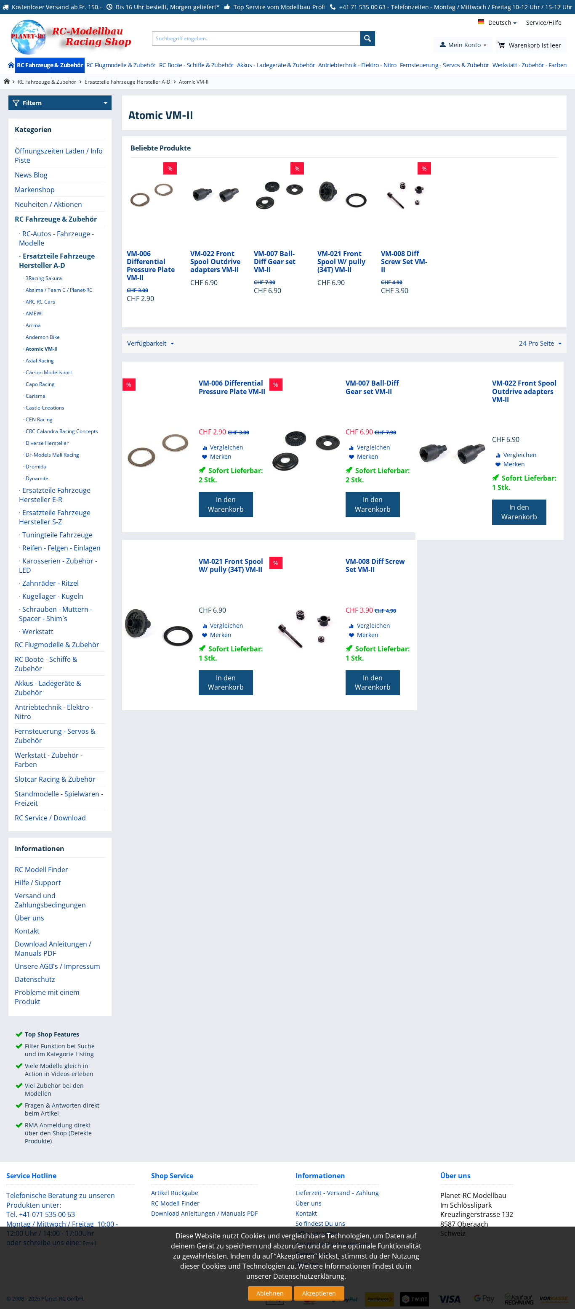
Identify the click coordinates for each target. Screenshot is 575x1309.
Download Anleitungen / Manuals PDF (53, 948)
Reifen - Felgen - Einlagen (61, 548)
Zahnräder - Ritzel (50, 583)
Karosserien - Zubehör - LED (58, 565)
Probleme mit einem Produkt (47, 997)
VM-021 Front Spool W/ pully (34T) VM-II (341, 262)
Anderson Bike (42, 337)
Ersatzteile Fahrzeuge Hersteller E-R (55, 495)
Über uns (29, 918)
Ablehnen (270, 1293)
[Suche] (367, 38)
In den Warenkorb (226, 504)
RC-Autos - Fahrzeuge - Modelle (56, 238)
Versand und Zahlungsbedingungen (50, 900)
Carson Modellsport (48, 372)
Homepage (6, 81)
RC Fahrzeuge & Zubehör (50, 65)
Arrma (32, 325)
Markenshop (35, 189)
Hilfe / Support (38, 882)
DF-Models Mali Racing (51, 454)
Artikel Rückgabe (174, 1193)
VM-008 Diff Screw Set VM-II (404, 262)
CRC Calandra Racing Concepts (61, 431)
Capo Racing (39, 384)
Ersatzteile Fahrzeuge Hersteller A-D (127, 81)
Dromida (35, 466)
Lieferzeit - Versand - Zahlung (337, 1193)
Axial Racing (39, 360)
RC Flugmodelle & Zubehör (121, 65)
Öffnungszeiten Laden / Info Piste (59, 155)
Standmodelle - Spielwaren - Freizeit (59, 798)
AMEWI (33, 313)
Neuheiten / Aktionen (48, 204)
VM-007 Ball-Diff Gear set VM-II (274, 262)
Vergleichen (226, 447)
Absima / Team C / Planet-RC (58, 290)
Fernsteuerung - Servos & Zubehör (444, 65)
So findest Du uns (320, 1223)
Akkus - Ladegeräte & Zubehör (276, 65)
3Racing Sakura (43, 278)
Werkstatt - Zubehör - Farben (529, 65)
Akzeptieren (319, 1293)
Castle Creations (44, 407)
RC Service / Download (50, 817)
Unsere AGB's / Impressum (57, 966)
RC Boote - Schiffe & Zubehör (196, 65)
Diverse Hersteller (46, 443)
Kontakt (27, 931)
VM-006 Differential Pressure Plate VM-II (151, 266)
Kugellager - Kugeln (52, 596)
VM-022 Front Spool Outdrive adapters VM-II (215, 262)
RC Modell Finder (41, 869)
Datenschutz (35, 979)
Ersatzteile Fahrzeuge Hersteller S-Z (55, 517)
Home (10, 66)
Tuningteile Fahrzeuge (57, 534)
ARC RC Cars (39, 301)
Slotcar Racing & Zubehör (55, 779)
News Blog (31, 175)
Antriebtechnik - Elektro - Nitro (357, 65)
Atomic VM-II (41, 348)
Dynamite (36, 478)
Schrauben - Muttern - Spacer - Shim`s (55, 614)
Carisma (34, 395)
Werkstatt (37, 631)
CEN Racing (38, 419)
